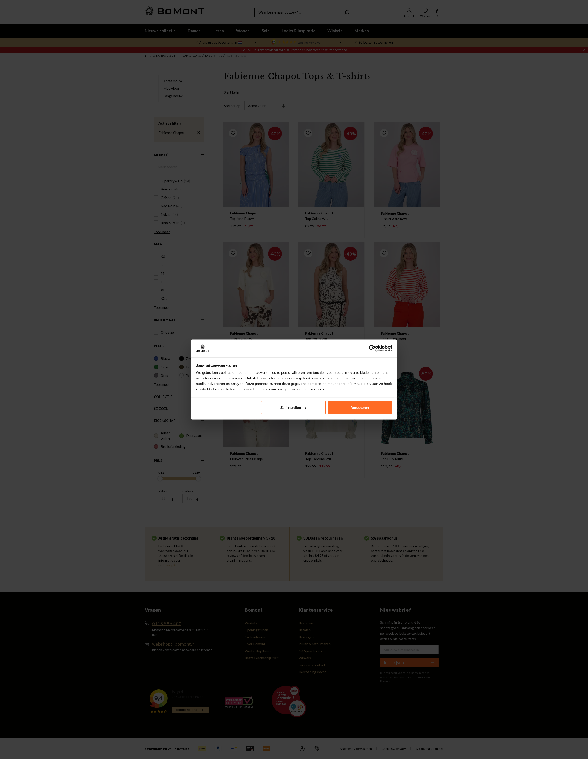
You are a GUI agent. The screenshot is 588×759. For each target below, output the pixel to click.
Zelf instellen (290, 407)
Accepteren (360, 407)
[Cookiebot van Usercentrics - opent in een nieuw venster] (372, 348)
